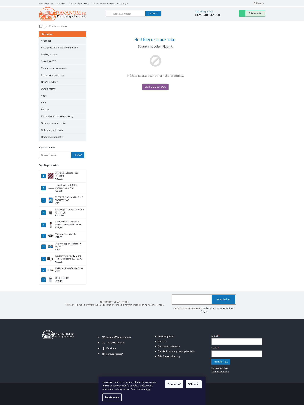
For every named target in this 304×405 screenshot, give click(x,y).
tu (148, 389)
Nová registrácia (219, 368)
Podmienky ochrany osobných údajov (111, 3)
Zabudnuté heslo (220, 371)
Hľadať (153, 13)
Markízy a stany (49, 54)
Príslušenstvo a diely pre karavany (59, 47)
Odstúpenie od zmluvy (169, 356)
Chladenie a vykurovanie (54, 68)
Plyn (43, 102)
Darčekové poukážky (52, 137)
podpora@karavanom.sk (118, 337)
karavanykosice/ (114, 353)
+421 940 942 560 (115, 342)
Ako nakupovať (46, 3)
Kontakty (61, 3)
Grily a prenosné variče (53, 123)
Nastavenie (112, 397)
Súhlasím (193, 384)
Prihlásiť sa (223, 299)
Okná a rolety (48, 88)
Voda (44, 95)
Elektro (45, 109)
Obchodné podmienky (79, 3)
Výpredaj (46, 40)
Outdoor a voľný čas (52, 130)
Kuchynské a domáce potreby (57, 116)
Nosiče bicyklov (49, 82)
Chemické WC (48, 61)
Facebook (111, 348)
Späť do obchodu (155, 86)
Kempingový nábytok (52, 75)
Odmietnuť (174, 384)
